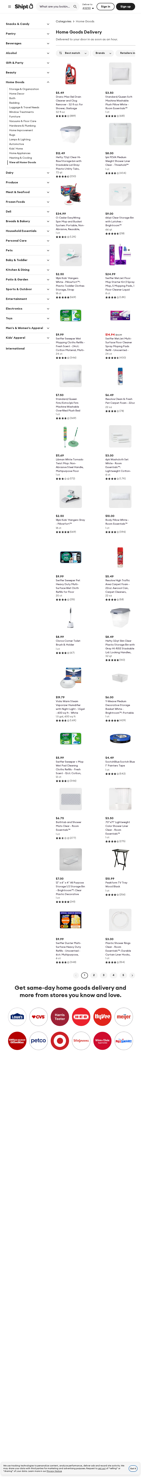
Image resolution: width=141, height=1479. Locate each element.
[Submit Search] (75, 6)
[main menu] (9, 6)
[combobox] (54, 6)
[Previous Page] (76, 975)
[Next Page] (132, 975)
